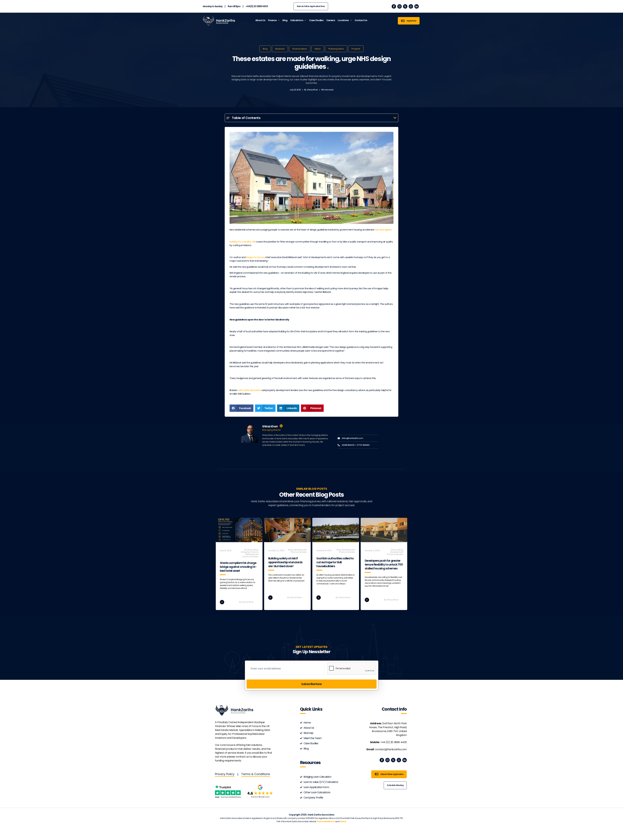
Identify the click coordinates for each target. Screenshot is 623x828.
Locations (343, 20)
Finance (272, 20)
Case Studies (316, 20)
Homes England (383, 229)
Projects (356, 48)
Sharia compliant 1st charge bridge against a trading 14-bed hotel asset (238, 567)
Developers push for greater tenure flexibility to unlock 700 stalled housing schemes (384, 564)
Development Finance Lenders (250, 555)
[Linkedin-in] (416, 6)
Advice (394, 549)
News (318, 48)
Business (280, 48)
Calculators (296, 20)
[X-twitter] (405, 6)
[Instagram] (399, 6)
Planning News (336, 48)
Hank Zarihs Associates (249, 390)
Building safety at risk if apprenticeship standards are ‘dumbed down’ (285, 562)
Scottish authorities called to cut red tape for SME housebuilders (335, 562)
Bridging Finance (249, 552)
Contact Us (361, 20)
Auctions (248, 549)
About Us (260, 20)
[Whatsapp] (411, 6)
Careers (330, 20)
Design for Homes (255, 257)
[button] (395, 117)
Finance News (299, 48)
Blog (284, 20)
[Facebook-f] (394, 6)
